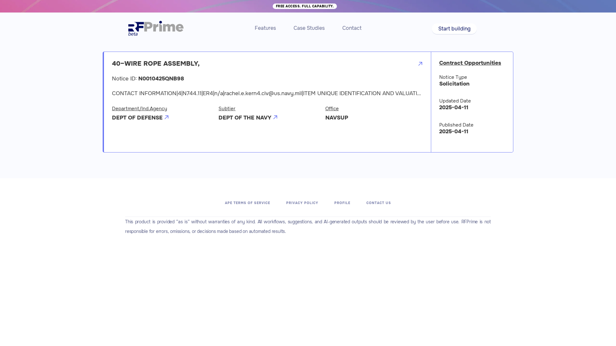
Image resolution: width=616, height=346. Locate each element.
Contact (352, 28)
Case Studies (309, 28)
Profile (342, 203)
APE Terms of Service (247, 203)
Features (265, 28)
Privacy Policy (302, 203)
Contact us (378, 203)
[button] (454, 28)
